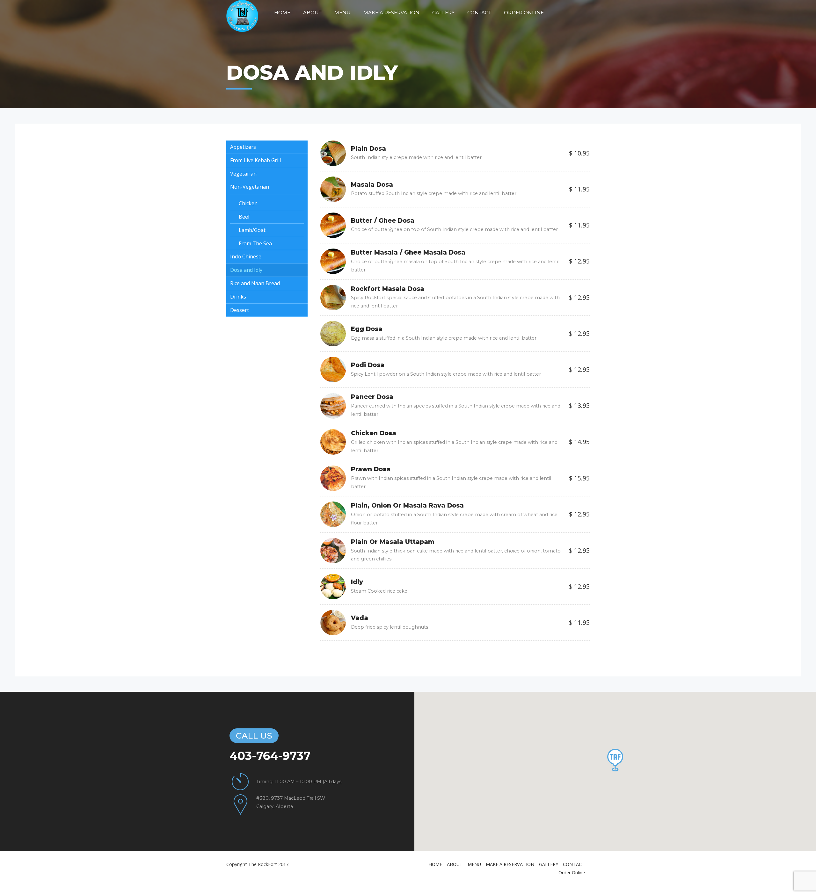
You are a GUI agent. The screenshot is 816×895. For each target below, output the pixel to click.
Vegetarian (243, 173)
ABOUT (312, 13)
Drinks (238, 296)
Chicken (248, 203)
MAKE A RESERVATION (391, 13)
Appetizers (243, 146)
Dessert (239, 310)
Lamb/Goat (252, 230)
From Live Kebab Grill (255, 160)
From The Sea (255, 243)
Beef (244, 216)
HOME (282, 13)
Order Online (524, 13)
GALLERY (443, 13)
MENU (342, 13)
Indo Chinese (245, 256)
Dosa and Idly (246, 269)
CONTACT (479, 13)
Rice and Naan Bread (255, 283)
